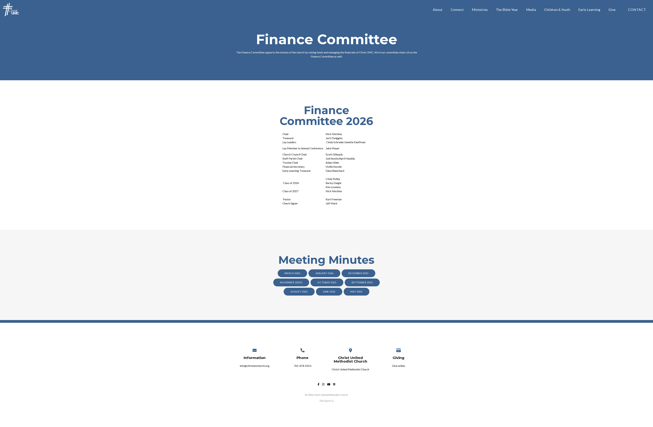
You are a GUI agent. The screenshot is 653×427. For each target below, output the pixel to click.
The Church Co (326, 400)
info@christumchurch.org (254, 365)
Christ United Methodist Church (350, 369)
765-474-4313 (302, 365)
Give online (398, 365)
